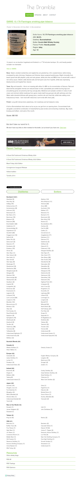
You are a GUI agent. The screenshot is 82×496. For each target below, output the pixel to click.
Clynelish (9, 233)
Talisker (43, 322)
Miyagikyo (9, 392)
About (45, 15)
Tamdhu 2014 (10, 176)
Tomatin (43, 327)
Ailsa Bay (9, 201)
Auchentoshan (10, 208)
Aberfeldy (9, 199)
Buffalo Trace (10, 426)
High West (9, 430)
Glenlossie (44, 275)
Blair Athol (44, 219)
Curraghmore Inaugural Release (16, 167)
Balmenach (9, 213)
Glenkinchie (44, 273)
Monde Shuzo (45, 392)
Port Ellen (44, 311)
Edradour (9, 248)
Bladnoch (9, 219)
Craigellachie (44, 235)
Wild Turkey (9, 448)
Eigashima (44, 388)
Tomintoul (9, 329)
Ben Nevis (9, 215)
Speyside (43, 315)
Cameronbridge (10, 228)
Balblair (43, 210)
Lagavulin (9, 293)
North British (44, 306)
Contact (52, 15)
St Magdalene (45, 318)
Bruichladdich (10, 224)
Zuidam (43, 365)
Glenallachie (44, 262)
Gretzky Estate (45, 347)
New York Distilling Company (49, 437)
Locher (8, 360)
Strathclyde (9, 320)
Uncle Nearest (10, 446)
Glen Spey (9, 262)
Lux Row (43, 435)
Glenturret (44, 280)
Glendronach (10, 266)
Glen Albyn (9, 253)
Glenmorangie (10, 277)
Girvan (8, 250)
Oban (8, 309)
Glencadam (44, 264)
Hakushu (43, 390)
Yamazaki (44, 399)
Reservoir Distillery (11, 441)
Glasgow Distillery (46, 250)
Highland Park (45, 282)
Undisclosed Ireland (12, 379)
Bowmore (9, 221)
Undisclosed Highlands (13, 333)
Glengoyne (44, 271)
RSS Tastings (10, 463)
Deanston (9, 244)
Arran (42, 206)
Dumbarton (9, 246)
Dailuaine (43, 237)
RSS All (8, 459)
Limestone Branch (11, 435)
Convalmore (44, 233)
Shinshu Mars (10, 397)
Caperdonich (10, 230)
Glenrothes (44, 277)
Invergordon (9, 286)
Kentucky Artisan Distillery (48, 432)
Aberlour (43, 199)
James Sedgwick (11, 409)
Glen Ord (9, 259)
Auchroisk (44, 208)
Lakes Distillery (10, 358)
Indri (42, 407)
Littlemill (43, 295)
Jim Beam (9, 432)
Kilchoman (9, 289)
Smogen (43, 362)
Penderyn (9, 362)
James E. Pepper (46, 430)
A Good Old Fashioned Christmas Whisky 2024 (21, 155)
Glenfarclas (9, 268)
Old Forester (10, 439)
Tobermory (9, 327)
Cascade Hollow (45, 426)
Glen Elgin (44, 253)
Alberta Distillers (11, 347)
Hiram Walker (10, 350)
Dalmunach (9, 242)
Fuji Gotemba (10, 390)
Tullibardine (9, 331)
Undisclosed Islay (11, 335)
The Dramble (41, 7)
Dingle (8, 373)
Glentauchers (10, 280)
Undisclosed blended (12, 399)
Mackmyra (44, 360)
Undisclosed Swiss (12, 365)
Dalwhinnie (44, 242)
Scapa (43, 313)
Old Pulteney (44, 309)
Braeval (43, 221)
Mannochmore (10, 304)
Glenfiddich (44, 268)
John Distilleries (45, 409)
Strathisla (43, 320)
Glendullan (44, 266)
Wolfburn (9, 338)
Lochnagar (44, 297)
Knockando (9, 291)
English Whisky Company (48, 356)
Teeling (8, 377)
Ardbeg (8, 204)
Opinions (37, 15)
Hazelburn (9, 282)
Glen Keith (9, 257)
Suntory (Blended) (46, 397)
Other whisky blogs (12, 455)
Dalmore (43, 239)
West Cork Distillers (46, 379)
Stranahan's (44, 444)
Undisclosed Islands (47, 333)
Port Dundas (10, 311)
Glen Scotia (44, 259)
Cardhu (43, 230)
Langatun (43, 358)
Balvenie (43, 213)
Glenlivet (9, 275)
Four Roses (9, 428)
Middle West (10, 437)
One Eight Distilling (46, 439)
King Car (9, 417)
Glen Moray (44, 257)
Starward (9, 411)
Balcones (9, 423)
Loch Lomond (10, 297)
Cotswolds (9, 356)
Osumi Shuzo (45, 394)
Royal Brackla (10, 313)
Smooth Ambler (45, 441)
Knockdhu (44, 291)
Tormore (43, 329)
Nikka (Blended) (11, 394)
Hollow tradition (11, 172)
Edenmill (43, 246)
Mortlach (9, 306)
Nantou (43, 417)
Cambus (43, 226)
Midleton (8, 375)
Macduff (43, 302)
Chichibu (9, 385)
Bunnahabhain (36, 27)
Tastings (29, 15)
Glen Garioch (10, 255)
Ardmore (43, 204)
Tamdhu (8, 324)
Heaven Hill (44, 428)
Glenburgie (9, 264)
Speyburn (9, 315)
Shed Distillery (45, 375)
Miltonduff (44, 304)
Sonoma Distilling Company (14, 444)
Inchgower (44, 284)
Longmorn (9, 300)
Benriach (43, 215)
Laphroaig (44, 293)
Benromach (44, 217)
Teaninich (43, 324)
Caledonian (9, 226)
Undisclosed (44, 331)
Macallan (9, 302)
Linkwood (9, 295)
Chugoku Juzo (10, 388)
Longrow (43, 300)
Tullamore (44, 377)
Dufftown (43, 244)
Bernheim (43, 423)
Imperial (8, 284)
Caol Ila (43, 228)
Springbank (9, 318)
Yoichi (8, 401)
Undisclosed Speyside (47, 335)
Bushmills (9, 370)
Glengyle (9, 273)
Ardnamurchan (10, 206)
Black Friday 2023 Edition (14, 163)
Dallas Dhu (9, 239)
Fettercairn (44, 248)
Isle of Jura (44, 286)
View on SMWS (11, 69)
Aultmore (9, 210)
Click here (63, 128)
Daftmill (8, 237)
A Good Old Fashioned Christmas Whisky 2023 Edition (23, 159)
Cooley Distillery (45, 370)
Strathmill (9, 322)
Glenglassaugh (10, 271)
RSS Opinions (10, 467)
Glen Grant (44, 255)
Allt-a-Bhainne (45, 201)
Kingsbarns (44, 289)
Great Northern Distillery (48, 373)
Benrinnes (9, 217)
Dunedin (8, 407)
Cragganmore (10, 235)
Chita (42, 385)
